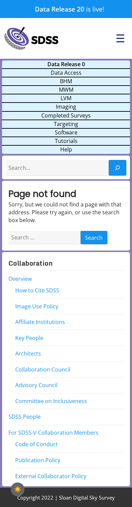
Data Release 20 (59, 9)
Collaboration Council (42, 369)
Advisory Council (36, 385)
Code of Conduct (36, 444)
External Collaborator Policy (50, 475)
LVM (66, 98)
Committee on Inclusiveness (51, 401)
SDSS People (24, 416)
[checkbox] (17, 489)
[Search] (117, 168)
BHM (66, 81)
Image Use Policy (36, 306)
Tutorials (66, 141)
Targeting (66, 124)
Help (66, 149)
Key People (29, 337)
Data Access (66, 72)
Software (66, 132)
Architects (28, 353)
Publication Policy (37, 460)
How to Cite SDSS (37, 290)
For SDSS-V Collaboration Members (53, 432)
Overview (20, 278)
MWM (66, 89)
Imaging (66, 106)
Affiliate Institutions (40, 322)
